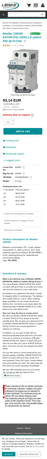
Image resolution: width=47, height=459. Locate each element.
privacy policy (38, 446)
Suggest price (13, 160)
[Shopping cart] (29, 5)
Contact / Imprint (23, 428)
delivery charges (12, 110)
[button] (13, 120)
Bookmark (11, 147)
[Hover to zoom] (23, 71)
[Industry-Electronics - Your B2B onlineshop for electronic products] (10, 5)
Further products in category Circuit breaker (18, 222)
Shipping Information (23, 433)
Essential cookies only (29, 454)
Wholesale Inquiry (15, 153)
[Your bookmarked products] (36, 5)
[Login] (43, 5)
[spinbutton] (8, 122)
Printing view (12, 140)
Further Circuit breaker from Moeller (19, 214)
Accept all (9, 454)
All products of (13, 230)
